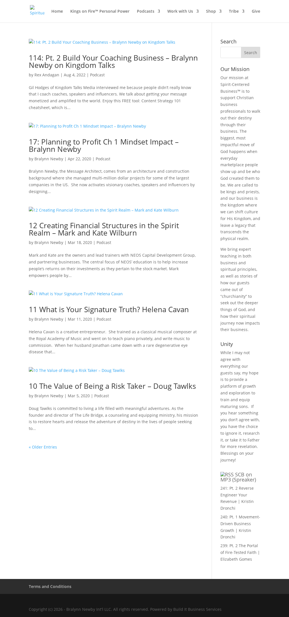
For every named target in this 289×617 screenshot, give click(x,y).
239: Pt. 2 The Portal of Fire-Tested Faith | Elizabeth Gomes (240, 552)
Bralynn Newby (48, 158)
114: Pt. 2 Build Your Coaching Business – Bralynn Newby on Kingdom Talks (113, 61)
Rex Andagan (46, 74)
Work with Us (180, 11)
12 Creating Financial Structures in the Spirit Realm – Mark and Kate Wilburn (104, 229)
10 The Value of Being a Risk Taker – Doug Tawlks (112, 386)
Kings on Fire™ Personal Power (100, 11)
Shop (211, 11)
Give (256, 11)
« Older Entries (43, 447)
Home (57, 11)
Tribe (234, 11)
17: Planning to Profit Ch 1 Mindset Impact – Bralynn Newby (104, 145)
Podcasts (145, 11)
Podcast (97, 74)
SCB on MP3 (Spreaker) (238, 477)
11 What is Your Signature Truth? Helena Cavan (109, 309)
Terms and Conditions (50, 586)
